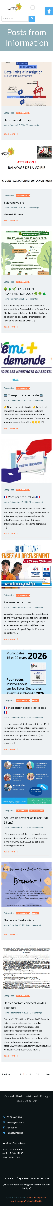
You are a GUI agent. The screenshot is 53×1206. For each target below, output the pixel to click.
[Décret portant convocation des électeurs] (26, 966)
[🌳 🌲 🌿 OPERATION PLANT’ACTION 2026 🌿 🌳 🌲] (26, 252)
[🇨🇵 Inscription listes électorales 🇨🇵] (26, 671)
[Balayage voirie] (26, 166)
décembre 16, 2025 (20, 400)
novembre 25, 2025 (20, 607)
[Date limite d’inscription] (26, 83)
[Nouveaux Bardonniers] (26, 884)
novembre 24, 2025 (20, 717)
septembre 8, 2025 (19, 1012)
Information (23, 113)
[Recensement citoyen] (26, 566)
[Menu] (32, 7)
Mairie (6, 125)
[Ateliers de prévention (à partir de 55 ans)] (26, 781)
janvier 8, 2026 (17, 298)
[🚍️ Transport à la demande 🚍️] (26, 359)
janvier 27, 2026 (18, 125)
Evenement (22, 811)
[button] (49, 11)
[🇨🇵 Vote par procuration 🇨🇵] (26, 460)
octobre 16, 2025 (19, 925)
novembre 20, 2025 (20, 827)
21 (37, 1074)
